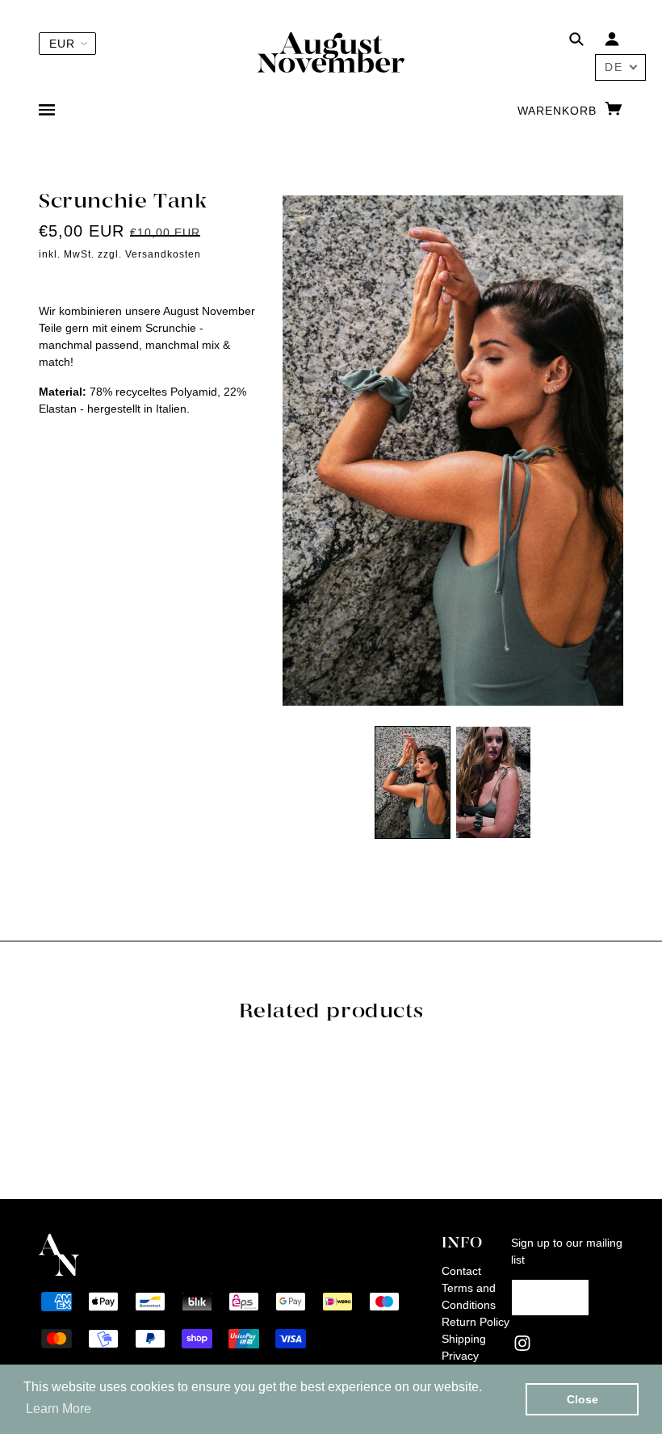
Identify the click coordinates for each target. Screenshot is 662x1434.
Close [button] (582, 1399)
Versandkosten (163, 254)
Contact (461, 1270)
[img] (576, 41)
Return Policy (475, 1321)
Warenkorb (559, 110)
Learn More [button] (58, 1408)
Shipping (464, 1338)
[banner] (331, 51)
